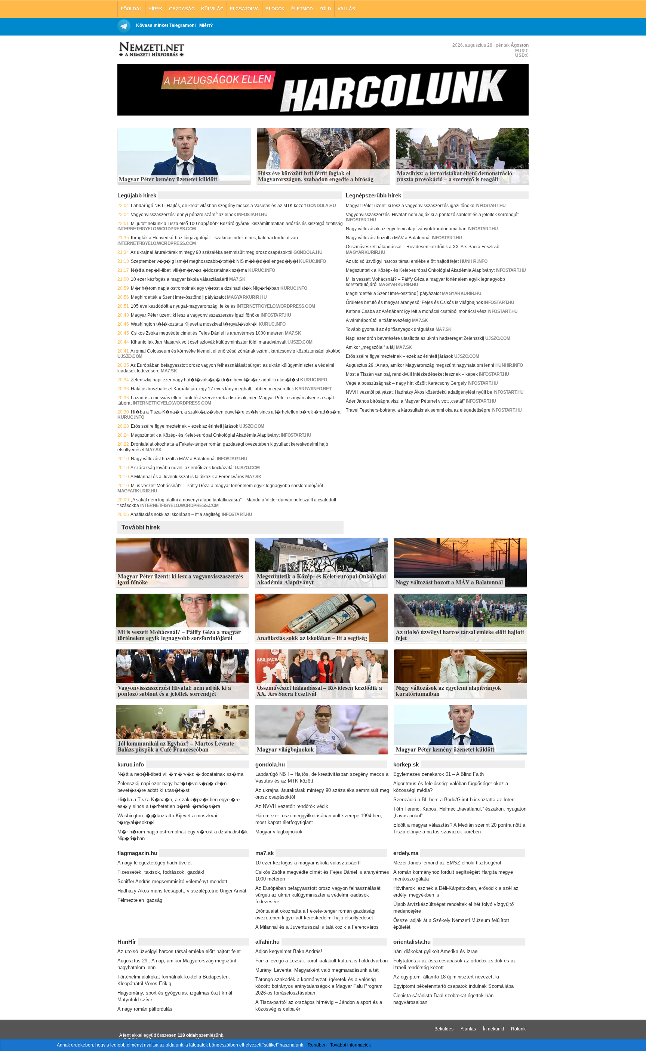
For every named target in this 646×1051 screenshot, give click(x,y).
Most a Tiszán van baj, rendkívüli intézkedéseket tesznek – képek (412, 374)
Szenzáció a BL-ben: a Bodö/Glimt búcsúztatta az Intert (454, 799)
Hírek (155, 9)
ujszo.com (300, 342)
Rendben (317, 1045)
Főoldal (131, 9)
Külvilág (212, 9)
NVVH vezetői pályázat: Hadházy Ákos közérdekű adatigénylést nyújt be (419, 392)
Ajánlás (468, 1029)
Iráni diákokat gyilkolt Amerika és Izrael (436, 951)
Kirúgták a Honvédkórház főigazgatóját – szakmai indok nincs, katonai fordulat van (214, 237)
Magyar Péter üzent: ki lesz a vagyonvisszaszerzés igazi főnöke (195, 315)
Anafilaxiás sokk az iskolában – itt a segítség (175, 514)
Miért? (206, 25)
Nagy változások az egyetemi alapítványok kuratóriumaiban (406, 228)
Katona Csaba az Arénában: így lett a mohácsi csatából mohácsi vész (416, 311)
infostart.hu (252, 214)
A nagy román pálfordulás (144, 1009)
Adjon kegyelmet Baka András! (288, 951)
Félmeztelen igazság (139, 900)
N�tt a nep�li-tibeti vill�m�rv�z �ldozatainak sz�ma (189, 270)
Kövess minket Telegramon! (166, 25)
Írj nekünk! (493, 1029)
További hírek (140, 527)
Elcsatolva (244, 9)
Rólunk (518, 1029)
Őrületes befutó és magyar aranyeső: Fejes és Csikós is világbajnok (414, 302)
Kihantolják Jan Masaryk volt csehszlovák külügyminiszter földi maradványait (208, 342)
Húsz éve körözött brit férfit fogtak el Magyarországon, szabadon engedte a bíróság (315, 176)
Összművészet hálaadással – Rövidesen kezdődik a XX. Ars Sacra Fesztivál (422, 246)
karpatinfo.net (313, 388)
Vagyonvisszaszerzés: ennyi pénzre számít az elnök (183, 214)
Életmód (302, 9)
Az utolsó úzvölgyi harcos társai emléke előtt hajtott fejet (402, 261)
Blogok (275, 9)
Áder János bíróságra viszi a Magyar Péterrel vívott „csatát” (405, 401)
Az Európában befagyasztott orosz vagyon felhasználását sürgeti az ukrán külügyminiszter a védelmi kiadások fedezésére (318, 894)
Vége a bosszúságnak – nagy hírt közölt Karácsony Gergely (406, 383)
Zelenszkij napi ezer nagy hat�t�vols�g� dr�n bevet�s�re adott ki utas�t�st (215, 379)
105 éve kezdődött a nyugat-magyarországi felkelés (183, 306)
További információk (350, 1045)
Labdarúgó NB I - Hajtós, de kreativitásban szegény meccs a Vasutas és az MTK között (218, 205)
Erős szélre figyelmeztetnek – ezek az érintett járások (184, 426)
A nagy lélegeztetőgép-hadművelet (154, 863)
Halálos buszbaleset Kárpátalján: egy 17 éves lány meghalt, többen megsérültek (212, 388)
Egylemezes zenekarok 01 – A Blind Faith (438, 774)
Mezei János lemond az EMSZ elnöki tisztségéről (447, 863)
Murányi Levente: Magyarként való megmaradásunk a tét (317, 970)
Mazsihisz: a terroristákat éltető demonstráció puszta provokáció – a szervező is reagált (454, 176)
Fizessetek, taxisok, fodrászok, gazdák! (160, 872)
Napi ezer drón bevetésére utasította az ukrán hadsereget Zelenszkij (415, 338)
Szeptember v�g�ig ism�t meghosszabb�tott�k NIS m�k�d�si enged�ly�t (214, 261)
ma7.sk (237, 279)
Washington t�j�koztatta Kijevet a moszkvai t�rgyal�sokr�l (194, 324)
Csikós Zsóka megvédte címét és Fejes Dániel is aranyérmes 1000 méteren (207, 333)
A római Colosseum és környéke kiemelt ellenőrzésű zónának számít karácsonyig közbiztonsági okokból (236, 351)
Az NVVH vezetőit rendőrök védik (291, 806)
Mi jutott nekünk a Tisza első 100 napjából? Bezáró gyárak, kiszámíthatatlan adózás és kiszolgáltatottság (237, 223)
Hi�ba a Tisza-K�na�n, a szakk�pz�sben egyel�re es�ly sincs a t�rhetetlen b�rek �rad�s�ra (236, 412)
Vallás (346, 9)
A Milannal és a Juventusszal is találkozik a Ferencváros (187, 476)
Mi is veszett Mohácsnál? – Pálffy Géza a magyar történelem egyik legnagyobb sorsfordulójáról (227, 485)
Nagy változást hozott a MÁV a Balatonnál (173, 458)
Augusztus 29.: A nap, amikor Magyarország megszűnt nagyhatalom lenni (420, 365)
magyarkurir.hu (247, 297)
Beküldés (443, 1029)
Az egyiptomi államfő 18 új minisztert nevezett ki (446, 977)
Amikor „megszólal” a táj (370, 347)
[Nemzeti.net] (151, 49)
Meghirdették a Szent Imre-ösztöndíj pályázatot (178, 297)
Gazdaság (182, 9)
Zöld (325, 9)
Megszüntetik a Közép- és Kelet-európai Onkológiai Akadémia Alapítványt (205, 435)
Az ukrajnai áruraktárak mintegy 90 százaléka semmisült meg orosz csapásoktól (211, 252)
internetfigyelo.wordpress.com (156, 228)
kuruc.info (312, 261)
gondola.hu (321, 205)
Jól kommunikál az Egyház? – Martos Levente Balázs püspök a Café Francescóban (176, 746)
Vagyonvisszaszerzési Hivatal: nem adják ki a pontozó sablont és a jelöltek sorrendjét (432, 214)
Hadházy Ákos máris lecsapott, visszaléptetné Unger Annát (181, 891)
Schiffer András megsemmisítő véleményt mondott (172, 881)
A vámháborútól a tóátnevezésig (378, 320)
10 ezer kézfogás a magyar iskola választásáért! (179, 279)
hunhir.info (473, 261)
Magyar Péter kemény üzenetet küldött (168, 179)
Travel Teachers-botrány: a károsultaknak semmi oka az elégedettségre (418, 410)
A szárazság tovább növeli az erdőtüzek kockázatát (182, 467)
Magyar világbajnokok (285, 749)
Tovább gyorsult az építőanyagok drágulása (390, 329)
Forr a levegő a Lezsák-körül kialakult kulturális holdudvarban (321, 961)
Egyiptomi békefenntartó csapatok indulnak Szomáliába (453, 986)
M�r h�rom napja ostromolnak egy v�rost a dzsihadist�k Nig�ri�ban (205, 288)
